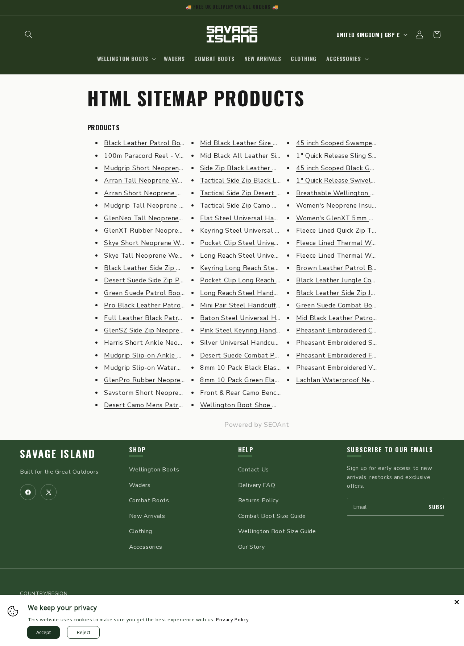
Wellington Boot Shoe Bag (242, 405)
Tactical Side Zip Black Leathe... (249, 180)
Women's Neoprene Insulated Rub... (351, 205)
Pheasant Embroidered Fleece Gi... (348, 355)
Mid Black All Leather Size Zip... (249, 155)
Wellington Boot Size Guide (277, 531)
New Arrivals (147, 516)
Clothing (140, 531)
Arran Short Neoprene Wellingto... (158, 193)
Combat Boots (149, 500)
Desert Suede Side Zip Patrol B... (155, 280)
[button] (28, 34)
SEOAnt (276, 424)
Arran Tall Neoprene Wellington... (157, 180)
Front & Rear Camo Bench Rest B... (253, 392)
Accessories (145, 547)
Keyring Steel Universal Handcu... (251, 230)
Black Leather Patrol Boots (147, 143)
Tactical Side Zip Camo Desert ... (249, 205)
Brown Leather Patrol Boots (341, 267)
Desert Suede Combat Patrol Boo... (254, 355)
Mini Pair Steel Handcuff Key (244, 305)
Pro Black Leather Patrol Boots (154, 305)
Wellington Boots (154, 470)
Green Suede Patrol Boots (145, 293)
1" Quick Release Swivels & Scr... (346, 180)
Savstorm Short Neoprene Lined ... (157, 392)
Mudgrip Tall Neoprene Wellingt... (157, 205)
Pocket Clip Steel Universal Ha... (250, 242)
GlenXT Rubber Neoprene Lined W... (160, 230)
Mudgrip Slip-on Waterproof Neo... (158, 367)
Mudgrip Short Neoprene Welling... (158, 168)
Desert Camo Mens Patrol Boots (155, 405)
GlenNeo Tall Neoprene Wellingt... (158, 218)
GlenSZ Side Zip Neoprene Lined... (156, 330)
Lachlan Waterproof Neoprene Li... (349, 380)
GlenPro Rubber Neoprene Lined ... (158, 380)
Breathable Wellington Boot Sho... (350, 193)
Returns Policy (258, 500)
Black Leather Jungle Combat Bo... (349, 280)
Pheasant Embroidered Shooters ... (349, 342)
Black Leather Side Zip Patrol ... (153, 267)
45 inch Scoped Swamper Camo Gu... (352, 143)
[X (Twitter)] (49, 492)
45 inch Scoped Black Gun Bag (344, 168)
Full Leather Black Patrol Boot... (155, 318)
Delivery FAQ (257, 485)
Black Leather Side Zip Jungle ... (345, 293)
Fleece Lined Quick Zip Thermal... (346, 230)
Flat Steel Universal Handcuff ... (249, 218)
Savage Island (58, 453)
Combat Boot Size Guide (272, 516)
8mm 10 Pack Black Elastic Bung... (253, 367)
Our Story (251, 547)
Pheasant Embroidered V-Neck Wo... (351, 367)
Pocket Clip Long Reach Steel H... (252, 280)
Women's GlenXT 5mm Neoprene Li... (353, 218)
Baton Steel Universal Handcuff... (251, 318)
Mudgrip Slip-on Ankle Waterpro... (158, 355)
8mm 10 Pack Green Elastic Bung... (254, 380)
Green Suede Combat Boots (339, 305)
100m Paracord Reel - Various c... (155, 155)
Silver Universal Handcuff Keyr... (249, 342)
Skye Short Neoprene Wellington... (158, 242)
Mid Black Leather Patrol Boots (346, 318)
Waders (140, 485)
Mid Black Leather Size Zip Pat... (250, 143)
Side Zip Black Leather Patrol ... (249, 168)
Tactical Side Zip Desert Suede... (249, 193)
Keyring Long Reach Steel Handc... (253, 267)
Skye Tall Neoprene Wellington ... (156, 255)
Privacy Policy (232, 619)
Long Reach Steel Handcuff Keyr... (253, 293)
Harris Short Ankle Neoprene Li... (155, 342)
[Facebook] (28, 492)
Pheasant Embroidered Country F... (349, 330)
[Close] (456, 602)
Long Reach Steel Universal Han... (252, 255)
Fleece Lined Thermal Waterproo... (349, 242)
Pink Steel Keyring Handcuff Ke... (251, 330)
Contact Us (253, 470)
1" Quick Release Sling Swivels (344, 155)
